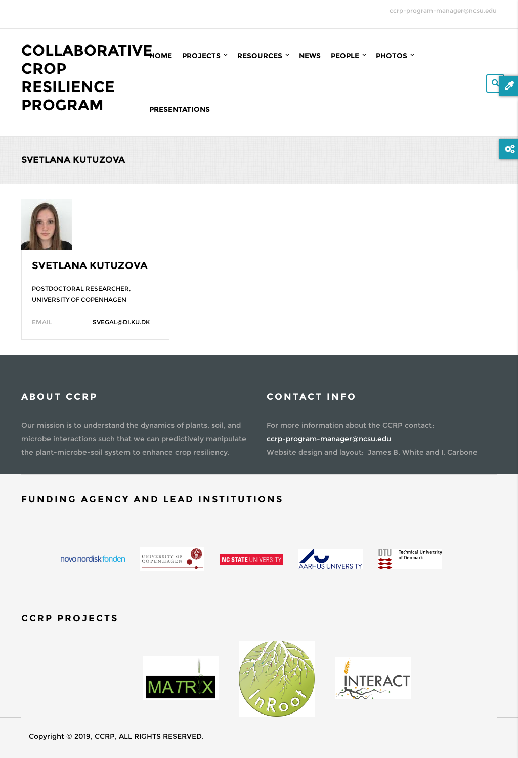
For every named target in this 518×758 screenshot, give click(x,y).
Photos (392, 55)
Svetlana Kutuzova (90, 265)
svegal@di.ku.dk (121, 322)
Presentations (179, 109)
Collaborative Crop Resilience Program (87, 77)
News (310, 55)
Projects (202, 55)
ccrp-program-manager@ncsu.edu (443, 10)
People (346, 55)
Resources (260, 55)
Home (160, 55)
